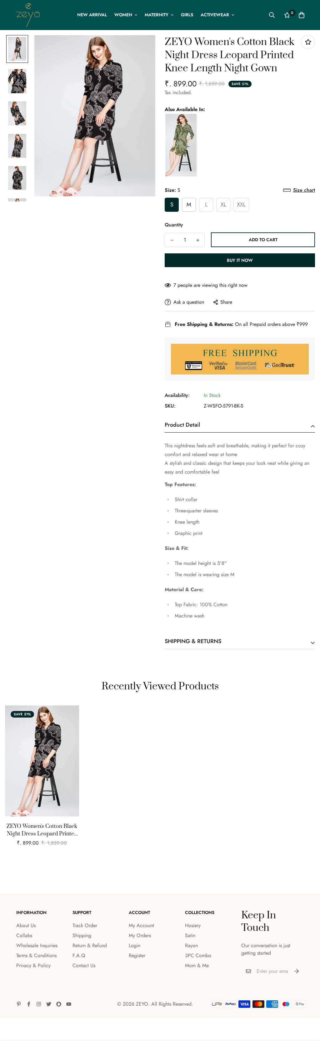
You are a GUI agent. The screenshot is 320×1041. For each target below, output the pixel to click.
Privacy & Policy (33, 965)
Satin (190, 935)
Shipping (81, 935)
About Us (26, 925)
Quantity (174, 224)
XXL (241, 205)
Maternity (156, 15)
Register (137, 955)
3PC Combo (198, 955)
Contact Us (83, 965)
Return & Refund (89, 945)
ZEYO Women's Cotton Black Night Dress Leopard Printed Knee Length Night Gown (42, 830)
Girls (187, 15)
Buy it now (240, 260)
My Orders (140, 935)
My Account (141, 925)
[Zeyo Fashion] (28, 15)
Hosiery (193, 925)
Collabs (24, 935)
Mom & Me (197, 965)
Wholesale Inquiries (37, 945)
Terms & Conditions (36, 955)
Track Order (84, 925)
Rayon (191, 945)
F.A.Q (78, 955)
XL (223, 205)
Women (123, 15)
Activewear (215, 15)
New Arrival (92, 15)
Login (134, 945)
